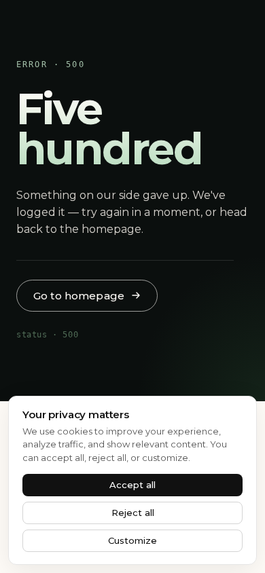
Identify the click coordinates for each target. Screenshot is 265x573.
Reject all (132, 512)
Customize (132, 540)
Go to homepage (78, 295)
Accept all (132, 484)
